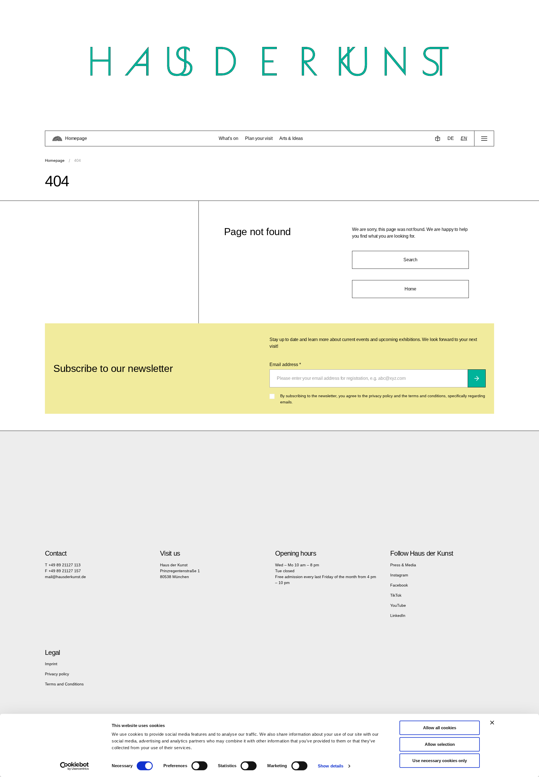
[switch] (199, 765)
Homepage (55, 160)
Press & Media (403, 565)
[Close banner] (492, 722)
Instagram (399, 575)
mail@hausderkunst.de (65, 576)
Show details (330, 766)
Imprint (51, 664)
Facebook (399, 585)
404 (77, 160)
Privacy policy (57, 674)
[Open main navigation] (484, 138)
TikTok (395, 595)
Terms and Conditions (64, 684)
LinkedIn (397, 615)
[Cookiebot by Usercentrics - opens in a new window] (74, 766)
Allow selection (440, 744)
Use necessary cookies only (439, 760)
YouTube (398, 605)
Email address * (285, 364)
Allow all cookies (439, 727)
